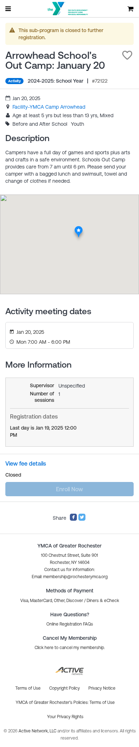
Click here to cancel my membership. (70, 647)
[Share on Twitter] (82, 519)
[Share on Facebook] (73, 519)
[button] (127, 55)
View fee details (25, 463)
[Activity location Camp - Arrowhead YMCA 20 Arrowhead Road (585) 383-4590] (78, 228)
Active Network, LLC (38, 730)
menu (8, 8)
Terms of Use (102, 702)
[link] (48, 107)
